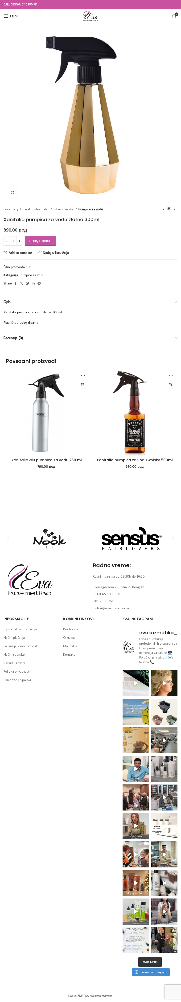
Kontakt (69, 654)
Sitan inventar (63, 209)
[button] (83, 384)
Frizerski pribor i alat (34, 209)
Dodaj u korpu (40, 241)
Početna (9, 209)
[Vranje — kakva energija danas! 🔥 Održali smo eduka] (164, 769)
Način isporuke (14, 654)
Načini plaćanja (14, 637)
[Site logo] (90, 15)
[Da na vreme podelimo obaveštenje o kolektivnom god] (136, 940)
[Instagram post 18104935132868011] (136, 797)
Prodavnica (70, 629)
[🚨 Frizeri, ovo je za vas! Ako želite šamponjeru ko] (164, 854)
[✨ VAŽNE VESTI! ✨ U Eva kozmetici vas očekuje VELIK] (164, 740)
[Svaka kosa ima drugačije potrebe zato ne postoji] (136, 826)
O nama (69, 637)
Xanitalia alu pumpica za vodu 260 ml (46, 460)
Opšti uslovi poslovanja (20, 629)
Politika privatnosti (17, 671)
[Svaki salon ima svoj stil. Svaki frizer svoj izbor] (136, 769)
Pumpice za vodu (90, 209)
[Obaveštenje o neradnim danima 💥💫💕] (164, 826)
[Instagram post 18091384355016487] (136, 740)
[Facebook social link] (15, 283)
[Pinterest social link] (27, 283)
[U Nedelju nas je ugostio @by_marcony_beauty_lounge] (164, 940)
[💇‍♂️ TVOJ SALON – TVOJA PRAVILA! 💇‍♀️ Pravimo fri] (164, 712)
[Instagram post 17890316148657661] (136, 712)
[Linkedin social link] (33, 283)
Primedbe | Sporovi (17, 680)
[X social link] (21, 283)
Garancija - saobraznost (20, 646)
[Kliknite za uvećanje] (12, 193)
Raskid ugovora (14, 663)
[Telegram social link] (39, 283)
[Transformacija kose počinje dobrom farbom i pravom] (136, 911)
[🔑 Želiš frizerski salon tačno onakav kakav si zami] (164, 797)
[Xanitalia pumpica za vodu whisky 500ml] (134, 412)
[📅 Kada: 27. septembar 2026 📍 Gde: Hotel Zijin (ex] (136, 683)
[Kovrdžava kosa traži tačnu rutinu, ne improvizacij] (136, 854)
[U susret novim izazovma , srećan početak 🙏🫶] (136, 883)
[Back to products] (169, 209)
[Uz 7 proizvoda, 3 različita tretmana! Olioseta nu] (164, 911)
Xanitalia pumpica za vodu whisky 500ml (135, 460)
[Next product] (174, 209)
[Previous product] (163, 209)
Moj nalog (70, 646)
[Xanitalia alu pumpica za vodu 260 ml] (46, 412)
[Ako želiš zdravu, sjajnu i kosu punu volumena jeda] (164, 883)
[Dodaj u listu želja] (83, 376)
